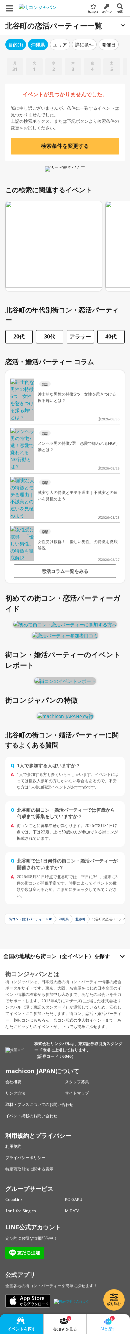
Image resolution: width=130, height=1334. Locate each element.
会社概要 (13, 1082)
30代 (49, 336)
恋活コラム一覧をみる (65, 571)
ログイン (106, 11)
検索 (120, 11)
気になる (93, 11)
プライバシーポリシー (25, 1157)
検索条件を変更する (65, 145)
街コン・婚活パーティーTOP (30, 919)
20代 (19, 336)
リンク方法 (15, 1093)
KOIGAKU (73, 1199)
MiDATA (72, 1211)
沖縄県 (64, 919)
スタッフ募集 (77, 1082)
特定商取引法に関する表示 (29, 1169)
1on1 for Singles (20, 1211)
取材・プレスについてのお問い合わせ (39, 1104)
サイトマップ (77, 1093)
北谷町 (80, 919)
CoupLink (13, 1199)
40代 (111, 336)
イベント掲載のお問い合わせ (31, 1116)
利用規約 (13, 1146)
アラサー (80, 336)
